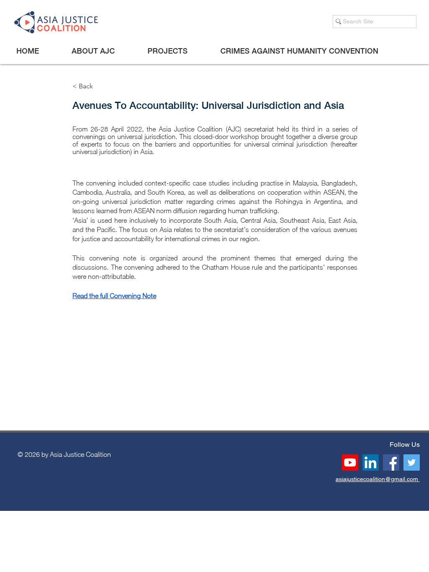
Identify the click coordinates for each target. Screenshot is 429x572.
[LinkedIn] (370, 462)
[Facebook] (391, 462)
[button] (93, 51)
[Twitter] (411, 462)
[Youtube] (350, 462)
